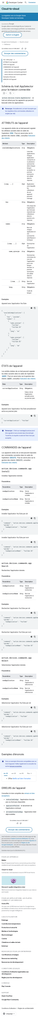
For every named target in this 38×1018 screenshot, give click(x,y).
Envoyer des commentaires (15, 54)
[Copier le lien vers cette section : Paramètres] (12, 481)
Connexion (32, 2)
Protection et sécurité (9, 927)
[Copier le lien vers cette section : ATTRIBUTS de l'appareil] (30, 123)
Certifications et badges (10, 955)
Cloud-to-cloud (10, 8)
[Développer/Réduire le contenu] (14, 59)
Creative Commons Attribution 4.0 (20, 838)
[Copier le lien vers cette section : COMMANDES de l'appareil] (33, 447)
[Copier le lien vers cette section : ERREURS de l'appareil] (27, 788)
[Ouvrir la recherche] (25, 2)
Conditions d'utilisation (9, 1008)
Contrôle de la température (11, 924)
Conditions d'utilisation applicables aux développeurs (15, 973)
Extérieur (5, 946)
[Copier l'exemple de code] (34, 308)
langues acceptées (16, 766)
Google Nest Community (10, 1000)
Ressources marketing (9, 958)
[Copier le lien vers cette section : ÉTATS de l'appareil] (24, 366)
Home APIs (5, 903)
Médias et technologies (10, 931)
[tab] (6, 773)
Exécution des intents (27, 379)
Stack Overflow (7, 996)
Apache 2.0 (32, 840)
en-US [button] (14, 773)
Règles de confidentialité (26, 1008)
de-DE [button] (6, 773)
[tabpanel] (19, 778)
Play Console (6, 986)
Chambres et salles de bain (11, 942)
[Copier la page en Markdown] (10, 93)
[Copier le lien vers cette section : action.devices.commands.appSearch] (10, 566)
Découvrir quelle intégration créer (13, 887)
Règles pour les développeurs (12, 977)
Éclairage (5, 920)
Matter (4, 860)
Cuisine (4, 939)
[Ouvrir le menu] (3, 2)
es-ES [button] (21, 773)
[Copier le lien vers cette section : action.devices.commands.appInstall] (11, 471)
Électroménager (7, 935)
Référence (7, 44)
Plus (28, 773)
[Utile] (22, 48)
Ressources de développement (12, 962)
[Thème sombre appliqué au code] (31, 308)
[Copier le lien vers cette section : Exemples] (11, 299)
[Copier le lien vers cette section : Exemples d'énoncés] (26, 754)
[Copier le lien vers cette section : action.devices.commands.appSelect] (10, 661)
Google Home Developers (9, 42)
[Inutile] (25, 48)
